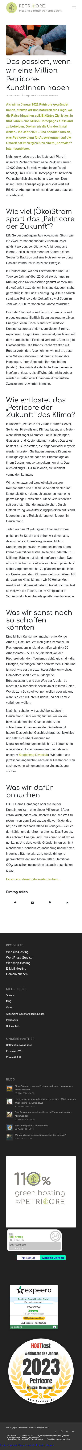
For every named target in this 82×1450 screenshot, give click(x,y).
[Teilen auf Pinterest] (49, 903)
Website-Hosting (17, 952)
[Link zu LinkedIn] (67, 1431)
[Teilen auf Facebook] (15, 903)
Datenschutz (13, 1026)
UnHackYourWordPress (19, 1045)
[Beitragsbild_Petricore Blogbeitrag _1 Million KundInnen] (36, 40)
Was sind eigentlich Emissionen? (31, 1125)
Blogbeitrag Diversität (33, 754)
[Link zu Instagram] (61, 1431)
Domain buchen (17, 974)
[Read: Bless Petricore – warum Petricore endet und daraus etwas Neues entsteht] (9, 1088)
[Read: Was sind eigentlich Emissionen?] (9, 1127)
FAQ (8, 1001)
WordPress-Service (19, 957)
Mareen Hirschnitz (49, 95)
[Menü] (74, 7)
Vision (9, 1007)
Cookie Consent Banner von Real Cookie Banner (27, 1445)
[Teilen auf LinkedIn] (67, 903)
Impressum (12, 1020)
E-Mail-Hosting (16, 968)
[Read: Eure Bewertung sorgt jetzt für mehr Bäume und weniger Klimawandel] (9, 1114)
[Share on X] (32, 903)
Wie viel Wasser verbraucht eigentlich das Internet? (40, 1135)
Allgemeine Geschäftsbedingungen (25, 1013)
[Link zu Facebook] (56, 1431)
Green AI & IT (13, 1057)
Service (10, 995)
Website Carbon (52, 1258)
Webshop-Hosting (18, 963)
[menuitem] (74, 7)
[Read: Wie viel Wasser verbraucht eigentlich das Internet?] (9, 1137)
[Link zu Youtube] (73, 1431)
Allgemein (30, 95)
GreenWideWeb (14, 1051)
